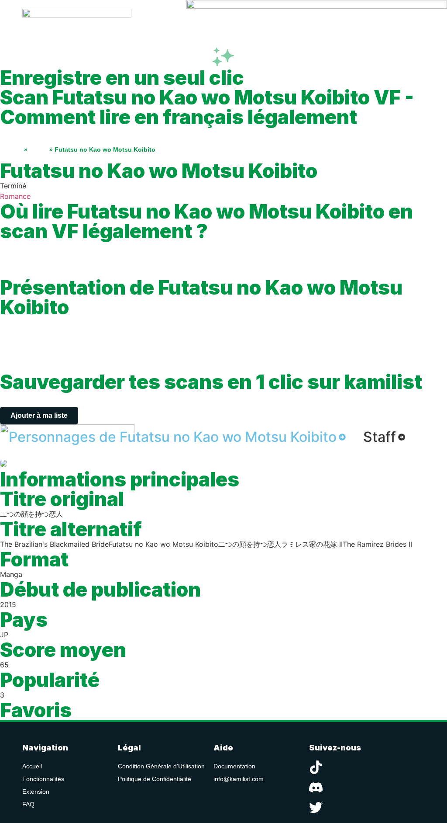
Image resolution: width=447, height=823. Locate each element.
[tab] (177, 437)
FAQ (28, 804)
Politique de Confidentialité (154, 778)
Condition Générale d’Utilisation (161, 766)
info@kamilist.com (238, 778)
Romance (15, 196)
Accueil (11, 149)
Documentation (234, 766)
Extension (35, 791)
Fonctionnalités (43, 778)
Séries (38, 149)
